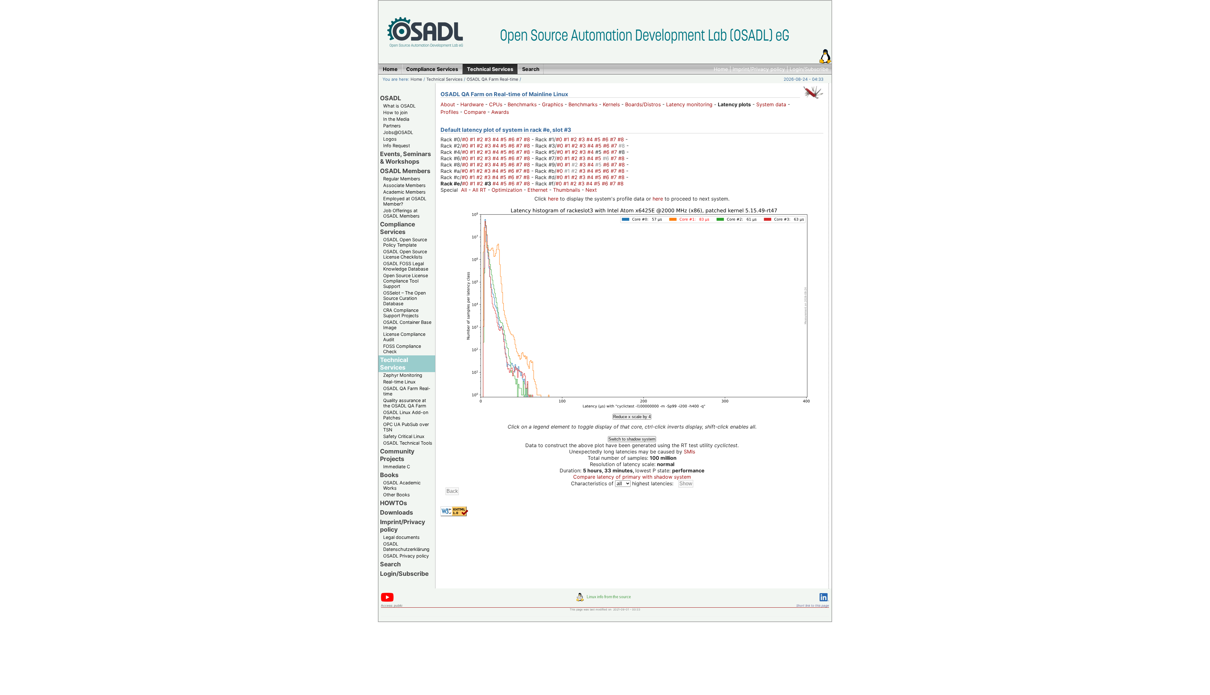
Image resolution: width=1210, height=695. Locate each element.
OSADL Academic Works (402, 485)
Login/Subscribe (809, 69)
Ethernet (537, 190)
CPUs (495, 104)
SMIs (689, 451)
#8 (528, 139)
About (448, 104)
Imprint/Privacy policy (759, 69)
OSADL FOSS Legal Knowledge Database (405, 266)
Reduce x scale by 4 (632, 416)
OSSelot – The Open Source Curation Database (404, 298)
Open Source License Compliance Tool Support (405, 281)
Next (591, 190)
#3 (489, 139)
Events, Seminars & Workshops (405, 157)
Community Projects (397, 455)
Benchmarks (522, 104)
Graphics (552, 104)
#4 (496, 139)
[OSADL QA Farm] (813, 100)
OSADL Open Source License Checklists (405, 254)
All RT (479, 190)
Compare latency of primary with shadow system (632, 477)
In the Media (396, 119)
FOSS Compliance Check (402, 348)
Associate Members (404, 185)
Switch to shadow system (631, 439)
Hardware (472, 104)
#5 (504, 139)
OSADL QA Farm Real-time (492, 79)
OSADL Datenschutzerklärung (406, 546)
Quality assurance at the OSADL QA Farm (404, 403)
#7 (520, 139)
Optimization (507, 190)
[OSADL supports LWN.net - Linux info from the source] (605, 599)
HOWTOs (393, 503)
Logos (390, 139)
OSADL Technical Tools (407, 443)
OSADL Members (405, 171)
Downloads (396, 512)
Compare (475, 112)
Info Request (396, 145)
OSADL (390, 98)
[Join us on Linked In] (824, 602)
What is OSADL (399, 105)
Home (721, 69)
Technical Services (444, 79)
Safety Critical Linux (403, 436)
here (553, 199)
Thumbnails (566, 190)
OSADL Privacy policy (406, 555)
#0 (466, 139)
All (464, 190)
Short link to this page (812, 605)
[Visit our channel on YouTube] (387, 600)
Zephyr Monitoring (402, 375)
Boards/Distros (643, 104)
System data (771, 104)
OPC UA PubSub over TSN (406, 427)
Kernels (611, 104)
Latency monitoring (689, 104)
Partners (392, 125)
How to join (395, 112)
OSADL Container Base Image (407, 324)
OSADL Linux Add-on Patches (405, 415)
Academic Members (404, 192)
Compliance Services (397, 228)
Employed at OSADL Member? (404, 201)
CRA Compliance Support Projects (401, 312)
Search (390, 564)
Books (389, 475)
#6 (512, 139)
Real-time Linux (399, 381)
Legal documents (401, 537)
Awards (500, 112)
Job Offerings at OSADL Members (401, 213)
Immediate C (396, 466)
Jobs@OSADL (398, 132)
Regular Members (401, 178)
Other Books (396, 494)
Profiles (449, 112)
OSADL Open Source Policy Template (405, 242)
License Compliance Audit (404, 336)
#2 (481, 139)
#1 (473, 139)
